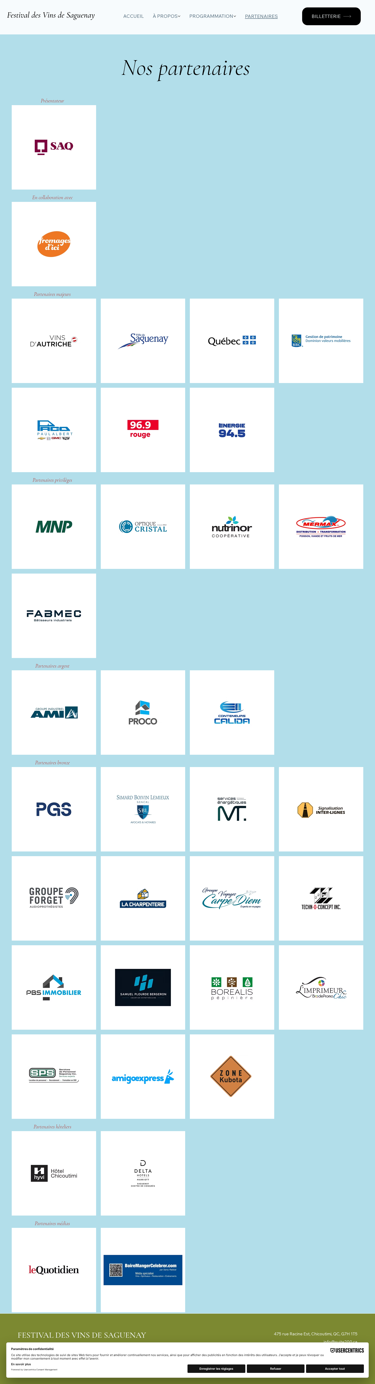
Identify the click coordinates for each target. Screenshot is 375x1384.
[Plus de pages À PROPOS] (179, 16)
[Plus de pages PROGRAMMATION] (235, 16)
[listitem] (54, 147)
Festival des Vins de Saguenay (51, 15)
